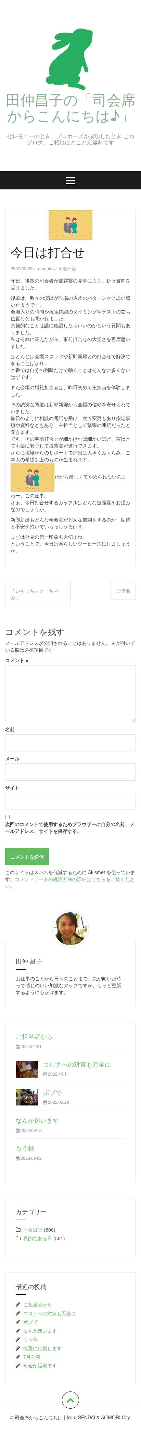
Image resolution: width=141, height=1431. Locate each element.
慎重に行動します (42, 1348)
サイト (12, 787)
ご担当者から (34, 1036)
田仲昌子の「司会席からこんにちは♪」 (71, 107)
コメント (16, 660)
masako (46, 268)
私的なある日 (37, 1238)
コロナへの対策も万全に (77, 1063)
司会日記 (67, 268)
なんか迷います (37, 1119)
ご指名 (123, 590)
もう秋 (25, 1147)
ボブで (52, 1092)
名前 (10, 729)
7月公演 (31, 1356)
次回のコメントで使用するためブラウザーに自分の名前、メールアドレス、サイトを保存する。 (69, 827)
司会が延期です (40, 1365)
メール (12, 758)
